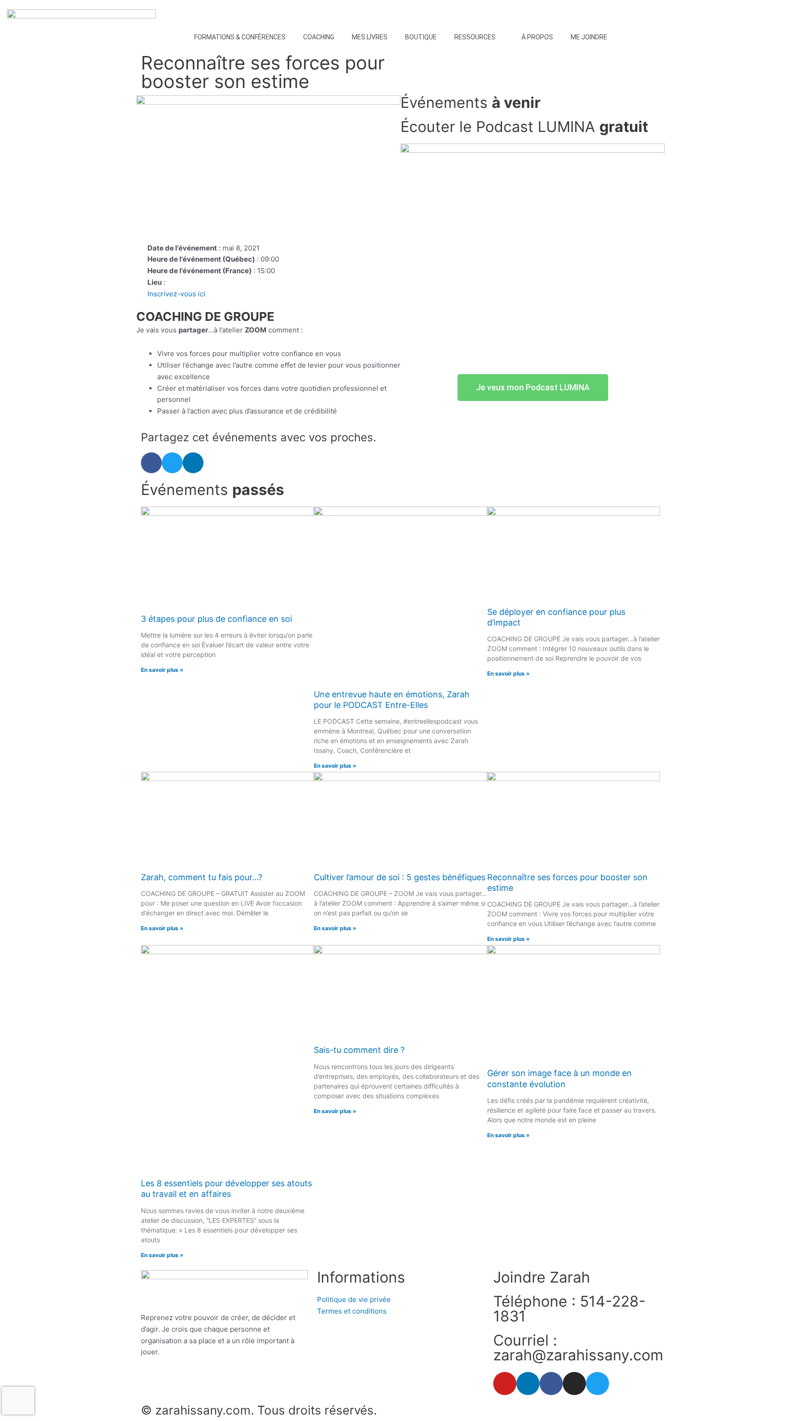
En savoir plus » (162, 669)
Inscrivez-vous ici (176, 293)
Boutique (421, 37)
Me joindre (589, 37)
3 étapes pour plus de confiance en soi (216, 619)
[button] (151, 462)
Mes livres (370, 37)
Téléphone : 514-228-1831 (569, 1308)
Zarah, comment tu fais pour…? (201, 877)
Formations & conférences (240, 37)
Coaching (318, 37)
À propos (537, 37)
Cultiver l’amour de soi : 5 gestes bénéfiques (399, 877)
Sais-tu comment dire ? (359, 1050)
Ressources (475, 37)
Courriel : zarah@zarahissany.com (578, 1347)
